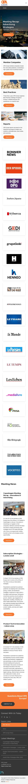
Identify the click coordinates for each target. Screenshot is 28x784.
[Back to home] (4, 3)
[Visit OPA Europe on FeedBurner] (9, 717)
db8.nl (7, 781)
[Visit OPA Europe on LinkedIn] (7, 717)
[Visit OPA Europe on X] (4, 717)
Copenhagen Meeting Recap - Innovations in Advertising (11, 742)
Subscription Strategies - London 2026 (14, 747)
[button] (26, 3)
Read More (8, 34)
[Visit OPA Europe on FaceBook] (2, 717)
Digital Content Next (6, 766)
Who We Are (6, 724)
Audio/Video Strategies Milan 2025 (13, 757)
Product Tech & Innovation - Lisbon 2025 (13, 752)
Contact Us (8, 704)
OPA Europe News (8, 733)
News (4, 729)
